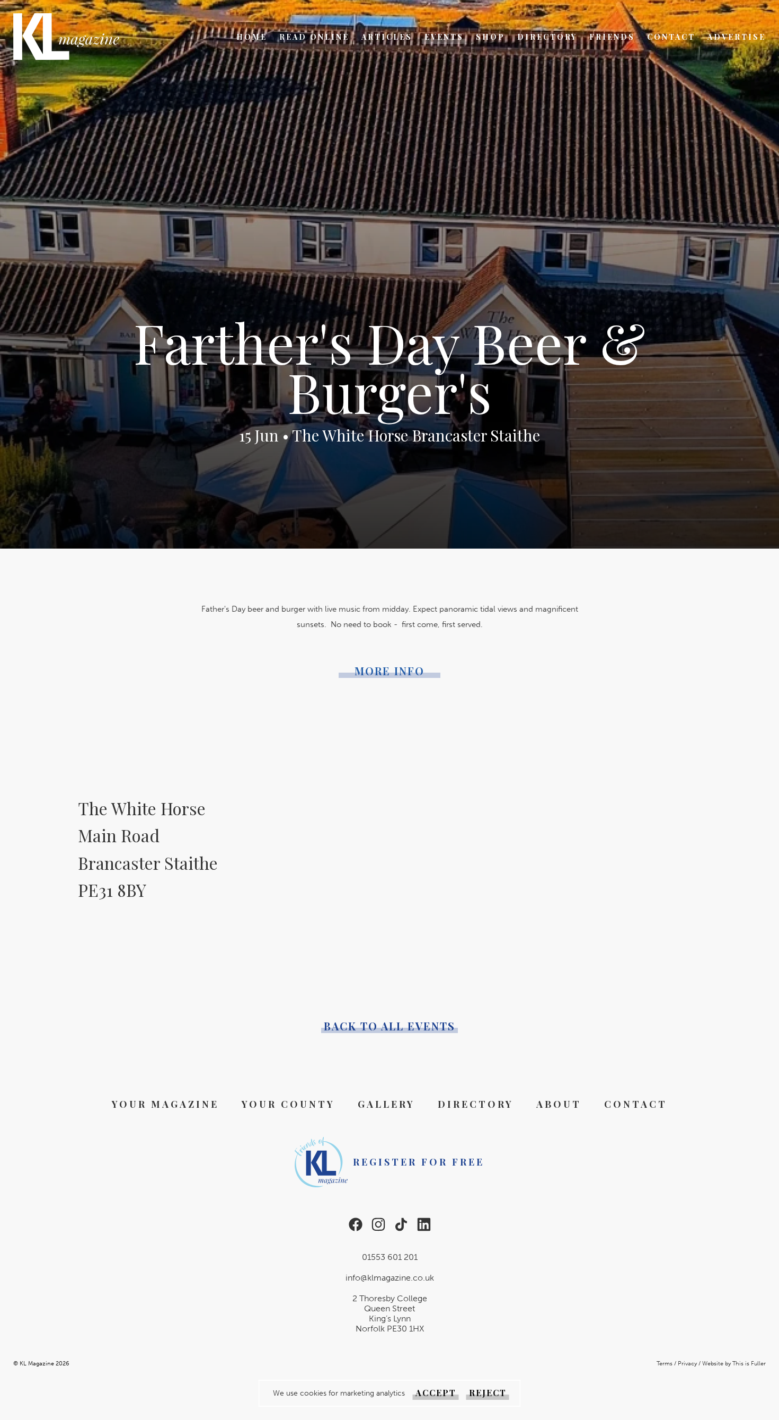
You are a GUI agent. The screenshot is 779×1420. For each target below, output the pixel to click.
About (558, 1104)
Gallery (386, 1104)
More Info (389, 671)
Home (251, 37)
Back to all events (389, 1026)
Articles (386, 37)
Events (444, 37)
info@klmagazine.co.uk (390, 1278)
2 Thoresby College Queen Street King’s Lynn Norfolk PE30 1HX (389, 1313)
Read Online (314, 37)
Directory (547, 37)
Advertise (736, 37)
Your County (288, 1104)
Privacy (687, 1363)
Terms (664, 1363)
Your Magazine (165, 1104)
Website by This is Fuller (734, 1363)
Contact (671, 37)
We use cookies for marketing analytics (339, 1393)
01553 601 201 (390, 1257)
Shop (490, 37)
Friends (612, 37)
